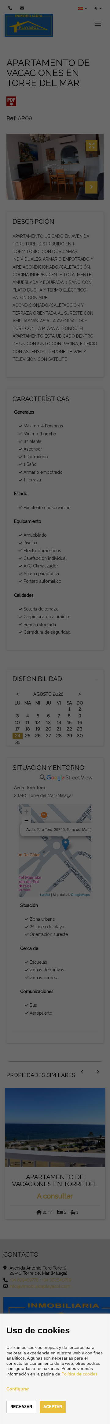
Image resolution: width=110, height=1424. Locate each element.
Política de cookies (79, 1373)
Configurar (17, 1388)
